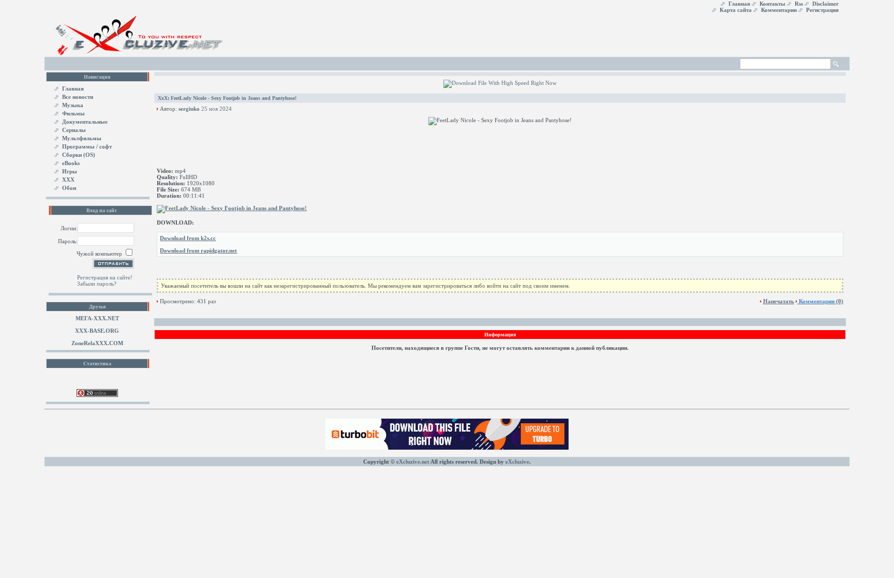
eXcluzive (517, 461)
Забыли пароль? (96, 283)
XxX (163, 98)
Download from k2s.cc (188, 238)
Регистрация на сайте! (104, 277)
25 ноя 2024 (216, 109)
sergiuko (189, 109)
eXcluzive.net (412, 461)
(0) (821, 301)
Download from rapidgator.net (198, 250)
